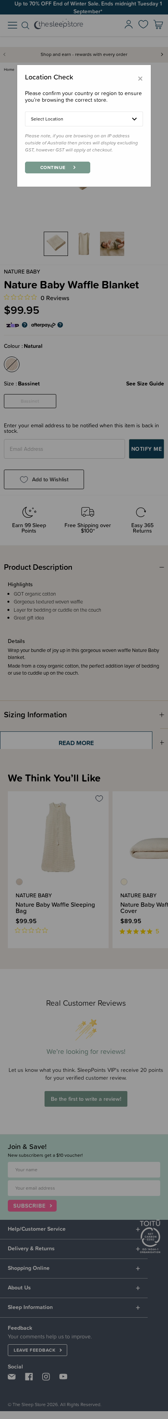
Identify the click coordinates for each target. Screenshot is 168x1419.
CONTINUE (53, 167)
